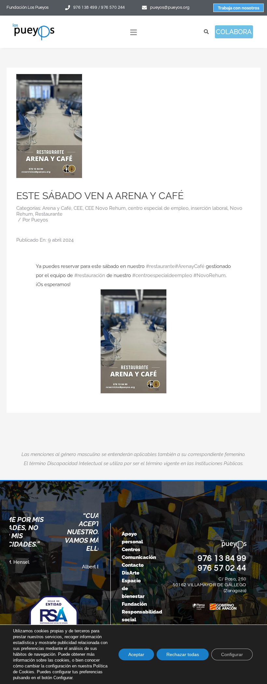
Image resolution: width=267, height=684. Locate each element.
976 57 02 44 (222, 568)
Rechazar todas (182, 654)
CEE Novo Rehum (105, 208)
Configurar (232, 654)
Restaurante (49, 214)
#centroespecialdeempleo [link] (162, 275)
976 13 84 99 (222, 558)
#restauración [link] (89, 275)
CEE (78, 208)
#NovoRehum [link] (209, 275)
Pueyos (39, 220)
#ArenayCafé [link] (189, 266)
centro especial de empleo (158, 208)
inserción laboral (209, 208)
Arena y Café (56, 208)
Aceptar (136, 654)
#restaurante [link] (160, 266)
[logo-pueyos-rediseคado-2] (33, 25)
